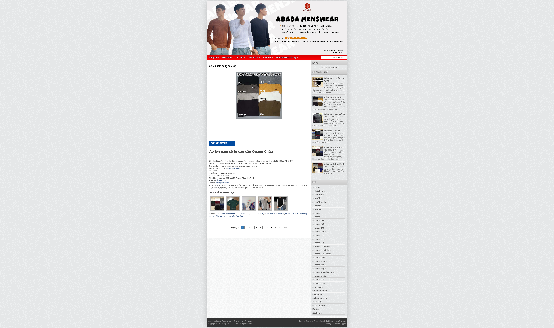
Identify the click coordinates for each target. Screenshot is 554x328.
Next (285, 228)
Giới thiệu (227, 57)
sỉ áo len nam (317, 313)
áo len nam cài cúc (319, 231)
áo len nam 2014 (318, 220)
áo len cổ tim (316, 205)
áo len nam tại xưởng (319, 276)
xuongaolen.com (223, 183)
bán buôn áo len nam (319, 290)
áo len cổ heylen (318, 194)
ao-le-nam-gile (317, 287)
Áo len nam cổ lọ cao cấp (222, 66)
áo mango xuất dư (318, 283)
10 (275, 228)
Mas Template (247, 321)
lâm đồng (239, 216)
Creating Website (222, 321)
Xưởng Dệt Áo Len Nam (229, 324)
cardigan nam (317, 294)
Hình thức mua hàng (286, 57)
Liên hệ (267, 57)
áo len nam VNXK (318, 279)
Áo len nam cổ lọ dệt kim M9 (334, 147)
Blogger (334, 67)
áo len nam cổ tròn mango (321, 253)
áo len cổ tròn (317, 209)
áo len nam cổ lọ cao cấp (274, 214)
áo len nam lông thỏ (319, 268)
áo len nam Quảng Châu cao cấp (323, 272)
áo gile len (316, 187)
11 (280, 228)
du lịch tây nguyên (227, 216)
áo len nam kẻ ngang (319, 261)
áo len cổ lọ (220, 214)
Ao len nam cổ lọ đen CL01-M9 (334, 114)
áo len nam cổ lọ (256, 214)
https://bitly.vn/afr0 (234, 168)
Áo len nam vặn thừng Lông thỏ (334, 164)
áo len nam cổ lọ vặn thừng (296, 214)
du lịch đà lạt (214, 216)
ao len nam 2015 (318, 224)
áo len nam (316, 216)
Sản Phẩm (253, 57)
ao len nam (230, 214)
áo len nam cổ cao (318, 239)
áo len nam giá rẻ (318, 257)
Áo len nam (221, 181)
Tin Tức (239, 57)
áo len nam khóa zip (319, 264)
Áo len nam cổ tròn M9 (332, 130)
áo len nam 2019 (242, 214)
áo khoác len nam (318, 191)
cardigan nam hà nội (319, 298)
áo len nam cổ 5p (318, 235)
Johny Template (234, 321)
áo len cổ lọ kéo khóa (319, 202)
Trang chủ (214, 57)
